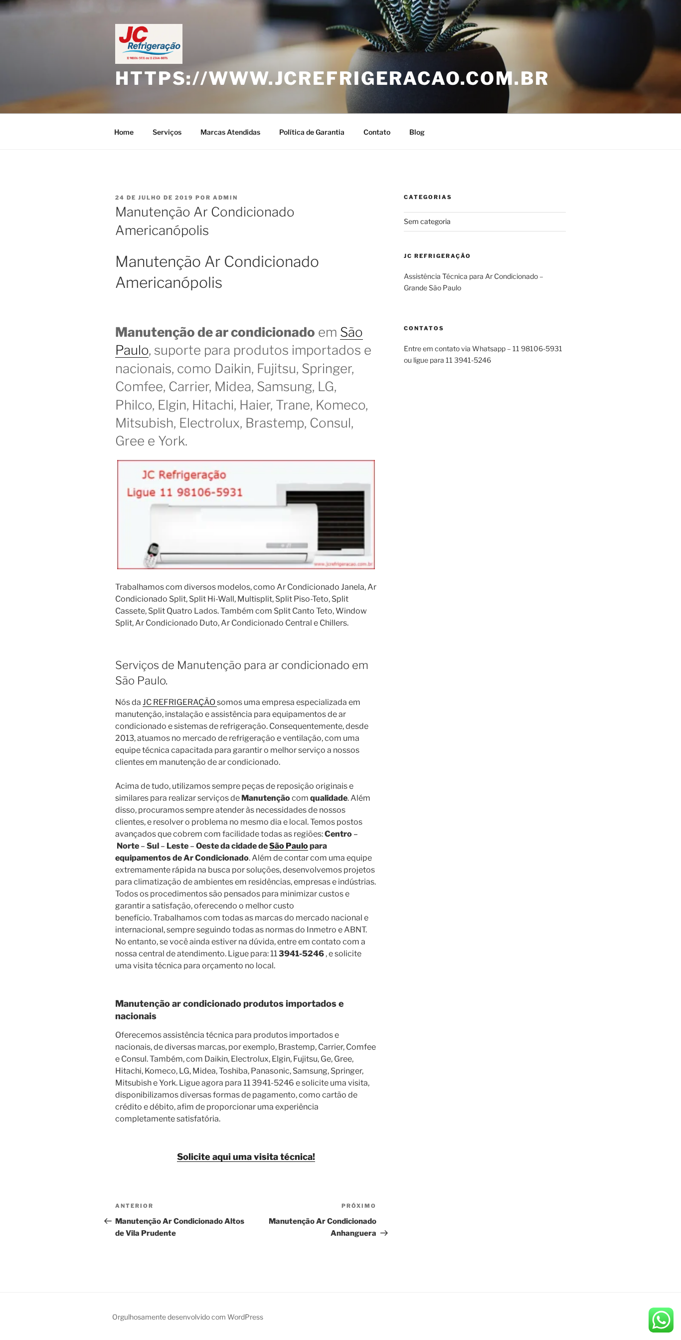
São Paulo (288, 846)
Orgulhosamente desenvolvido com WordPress (187, 1317)
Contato (376, 132)
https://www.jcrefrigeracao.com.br (332, 78)
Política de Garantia (311, 132)
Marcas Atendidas (230, 132)
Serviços (167, 132)
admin (225, 197)
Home (124, 132)
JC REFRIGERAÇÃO (180, 702)
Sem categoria (427, 221)
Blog (417, 132)
